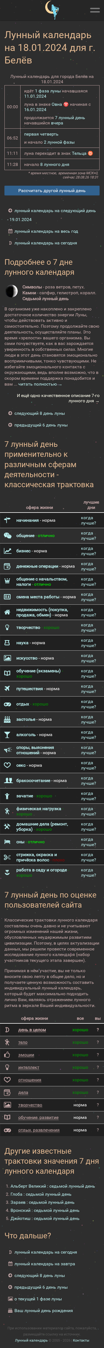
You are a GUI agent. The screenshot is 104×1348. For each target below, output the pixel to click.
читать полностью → (40, 384)
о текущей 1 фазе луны (38, 1299)
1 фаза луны (48, 91)
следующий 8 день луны (39, 413)
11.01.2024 (35, 96)
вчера (57, 123)
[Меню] (95, 9)
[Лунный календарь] (52, 10)
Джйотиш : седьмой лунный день (45, 1218)
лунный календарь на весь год (46, 231)
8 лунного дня (54, 164)
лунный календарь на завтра (44, 1263)
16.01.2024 (35, 109)
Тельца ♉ (82, 153)
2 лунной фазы (59, 142)
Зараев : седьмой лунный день (43, 1202)
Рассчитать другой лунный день (52, 190)
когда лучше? (88, 520)
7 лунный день (70, 117)
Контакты (81, 1340)
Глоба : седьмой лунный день (41, 1194)
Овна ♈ (60, 104)
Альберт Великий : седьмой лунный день (53, 1186)
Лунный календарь (31, 1340)
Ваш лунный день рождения (43, 1310)
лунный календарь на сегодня (45, 243)
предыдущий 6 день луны (41, 425)
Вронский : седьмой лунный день (45, 1210)
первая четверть (41, 134)
